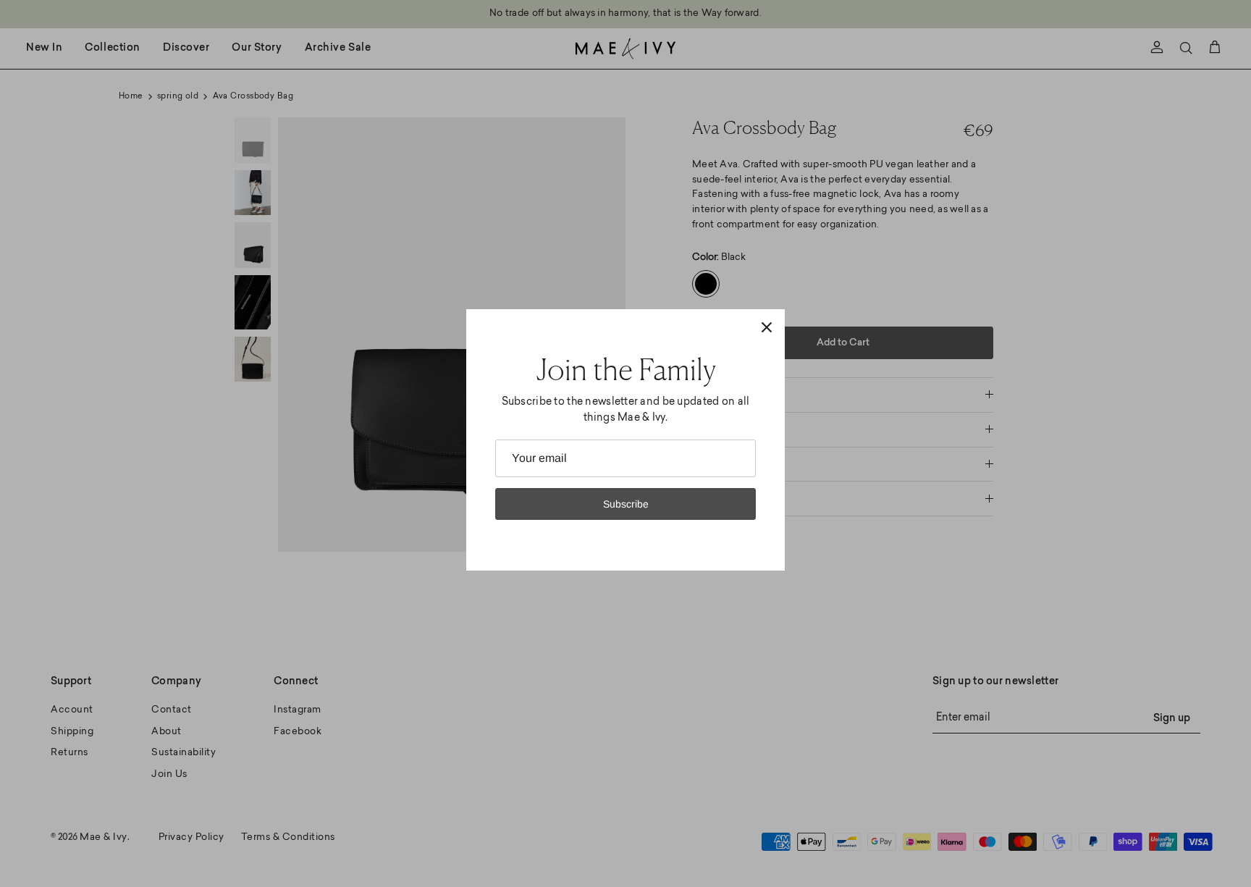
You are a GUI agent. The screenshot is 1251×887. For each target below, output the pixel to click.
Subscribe (626, 504)
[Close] (767, 327)
